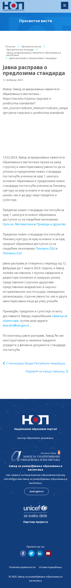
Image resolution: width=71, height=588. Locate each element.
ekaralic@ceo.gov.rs (16, 325)
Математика (24, 224)
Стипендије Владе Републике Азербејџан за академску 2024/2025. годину (36, 363)
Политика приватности (22, 567)
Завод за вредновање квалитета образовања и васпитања (33, 54)
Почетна (10, 46)
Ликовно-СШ (12, 253)
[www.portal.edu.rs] (13, 6)
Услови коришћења (50, 567)
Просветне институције (20, 49)
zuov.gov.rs (36, 491)
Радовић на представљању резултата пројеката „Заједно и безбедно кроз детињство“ (42, 371)
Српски (8, 224)
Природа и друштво (51, 224)
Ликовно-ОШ (45, 248)
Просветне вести (31, 46)
